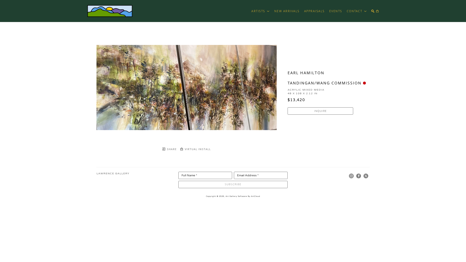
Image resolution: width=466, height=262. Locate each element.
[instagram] (351, 176)
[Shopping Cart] (377, 11)
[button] (260, 11)
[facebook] (358, 176)
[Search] (372, 11)
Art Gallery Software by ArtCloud (243, 196)
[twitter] (366, 176)
